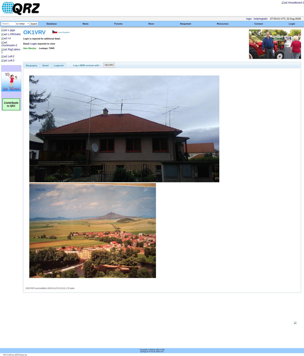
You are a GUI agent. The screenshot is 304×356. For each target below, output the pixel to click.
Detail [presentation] (45, 65)
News (86, 23)
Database (52, 23)
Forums (118, 23)
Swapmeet (185, 23)
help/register (261, 18)
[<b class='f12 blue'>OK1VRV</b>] (275, 58)
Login (292, 23)
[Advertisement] (158, 323)
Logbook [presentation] (59, 65)
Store (151, 23)
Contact (258, 23)
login (249, 18)
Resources (222, 23)
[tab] (32, 65)
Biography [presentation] (31, 65)
